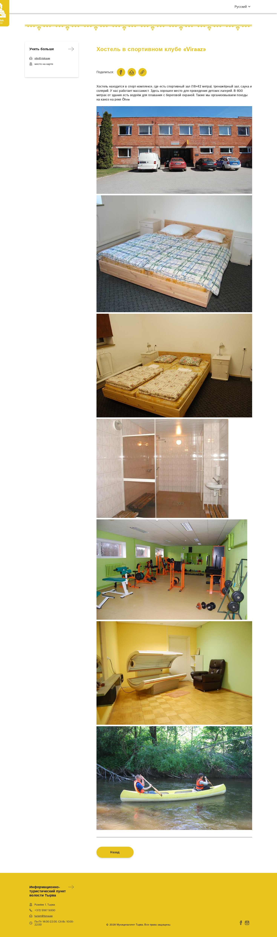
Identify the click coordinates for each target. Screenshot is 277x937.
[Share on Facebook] (121, 72)
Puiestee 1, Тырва (44, 904)
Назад (115, 852)
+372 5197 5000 (44, 910)
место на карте (43, 63)
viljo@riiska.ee (42, 58)
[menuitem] (241, 7)
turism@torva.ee (43, 915)
